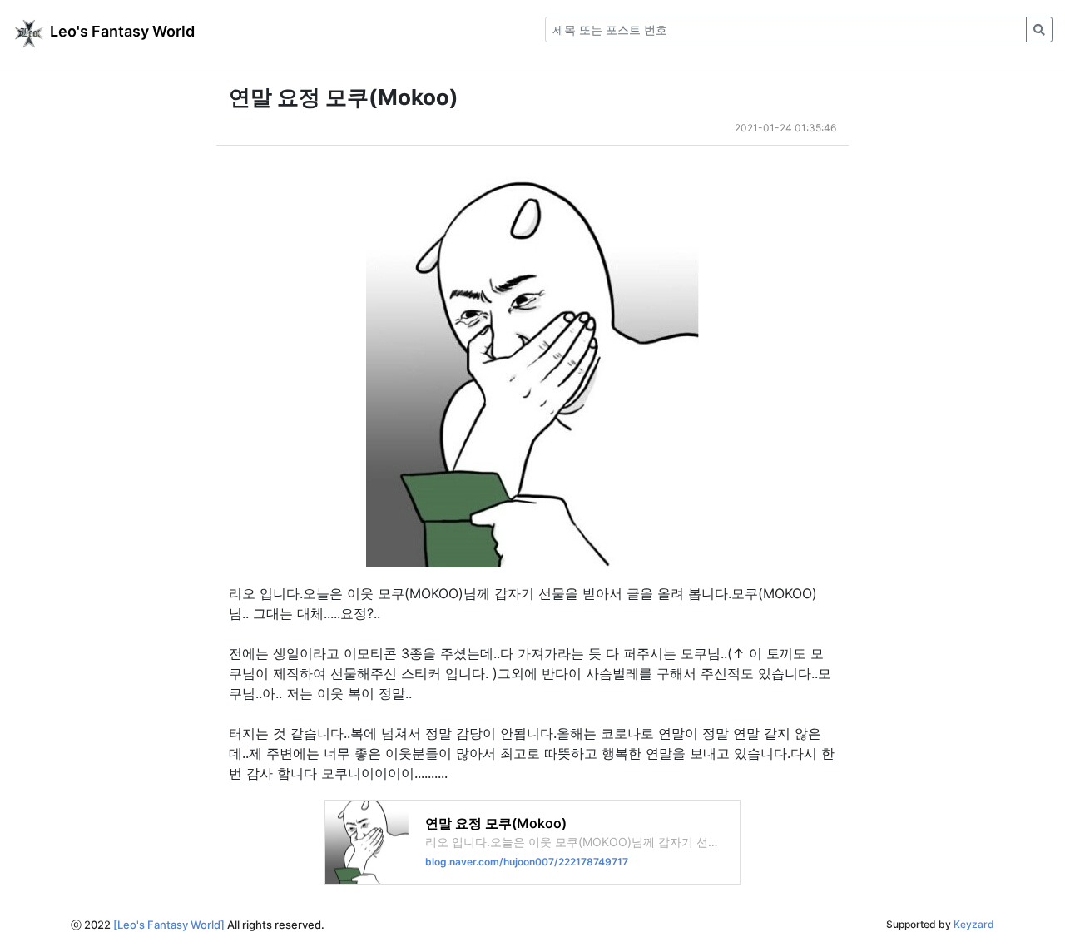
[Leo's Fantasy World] (169, 924)
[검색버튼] (1039, 29)
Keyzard (974, 924)
